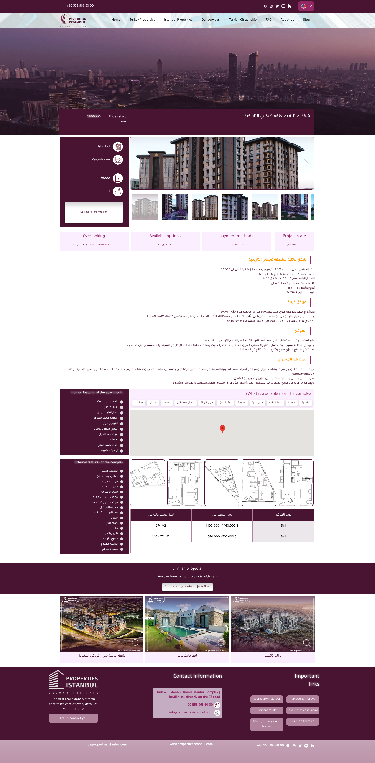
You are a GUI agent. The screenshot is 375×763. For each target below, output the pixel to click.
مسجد (166, 402)
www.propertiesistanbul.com (191, 744)
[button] (94, 212)
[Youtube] (283, 6)
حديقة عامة (275, 402)
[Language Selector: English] (306, 6)
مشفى (153, 402)
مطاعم (139, 402)
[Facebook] (265, 6)
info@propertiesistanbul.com (190, 713)
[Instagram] (271, 6)
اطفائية (306, 402)
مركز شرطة (207, 402)
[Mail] (289, 6)
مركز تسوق (225, 402)
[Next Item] (306, 163)
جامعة (291, 402)
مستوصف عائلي (185, 402)
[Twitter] (277, 6)
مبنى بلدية (257, 402)
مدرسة (241, 402)
